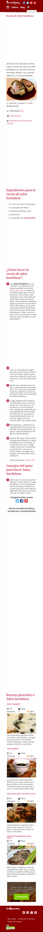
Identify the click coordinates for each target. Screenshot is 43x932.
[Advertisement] (21, 38)
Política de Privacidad (26, 919)
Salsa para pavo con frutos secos (21, 793)
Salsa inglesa (12, 748)
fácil (21, 110)
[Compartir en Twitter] (17, 501)
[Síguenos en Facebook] (24, 3)
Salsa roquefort (13, 704)
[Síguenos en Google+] (31, 3)
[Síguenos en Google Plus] (31, 912)
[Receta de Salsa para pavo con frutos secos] (21, 821)
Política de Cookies (15, 922)
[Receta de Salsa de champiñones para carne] (21, 864)
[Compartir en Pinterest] (25, 501)
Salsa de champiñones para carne (19, 837)
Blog (22, 7)
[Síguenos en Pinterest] (35, 3)
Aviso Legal (12, 919)
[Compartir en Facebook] (21, 501)
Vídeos (14, 7)
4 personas (15, 115)
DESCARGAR (22, 897)
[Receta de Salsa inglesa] (21, 776)
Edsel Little (30, 460)
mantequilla (29, 218)
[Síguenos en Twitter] (27, 3)
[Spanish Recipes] (28, 7)
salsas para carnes (18, 290)
